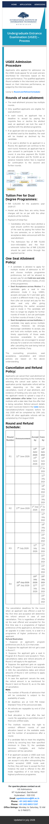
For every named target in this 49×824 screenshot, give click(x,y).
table (36, 407)
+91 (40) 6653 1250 (28, 801)
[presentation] (31, 292)
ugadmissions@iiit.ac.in (27, 798)
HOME (14, 4)
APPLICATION (25, 4)
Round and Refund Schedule (27, 92)
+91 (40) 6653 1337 (28, 804)
